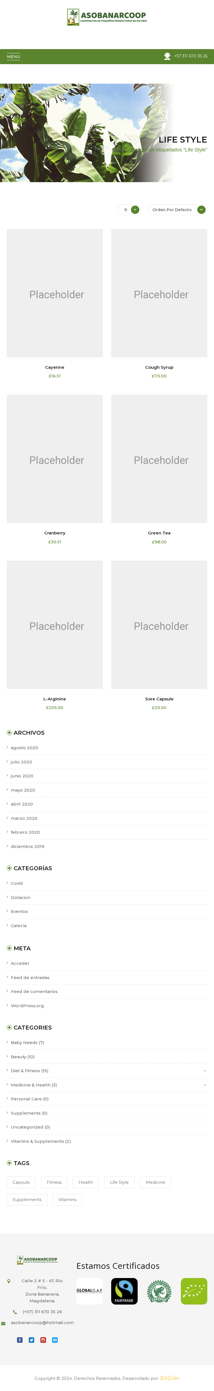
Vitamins (67, 1199)
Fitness (54, 1182)
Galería (18, 925)
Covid (17, 883)
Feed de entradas (30, 977)
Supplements (26, 1113)
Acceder (20, 963)
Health (86, 1182)
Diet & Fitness (25, 1070)
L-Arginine (54, 698)
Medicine (155, 1182)
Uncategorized (27, 1127)
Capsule (21, 1182)
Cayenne (54, 367)
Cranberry (54, 533)
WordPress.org (27, 1005)
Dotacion (20, 897)
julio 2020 (21, 762)
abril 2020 (22, 804)
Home (118, 150)
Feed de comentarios (34, 991)
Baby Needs (24, 1042)
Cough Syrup (159, 367)
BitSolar (169, 1378)
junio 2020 (22, 775)
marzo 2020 (24, 818)
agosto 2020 (24, 747)
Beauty (18, 1056)
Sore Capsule (159, 698)
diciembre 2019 (27, 846)
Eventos (19, 911)
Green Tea (159, 533)
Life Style (119, 1182)
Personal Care (26, 1098)
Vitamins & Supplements (37, 1141)
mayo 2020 (23, 790)
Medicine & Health (30, 1085)
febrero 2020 (25, 832)
